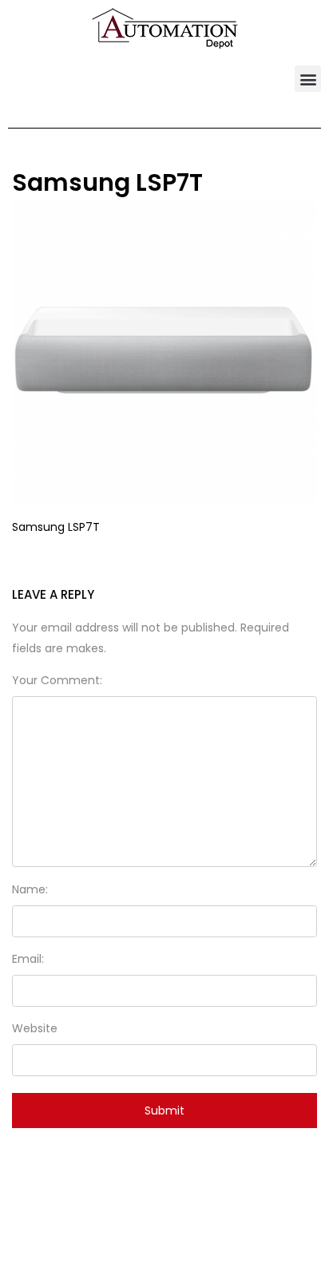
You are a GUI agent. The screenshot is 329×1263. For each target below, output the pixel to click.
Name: (30, 889)
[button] (308, 78)
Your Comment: (57, 680)
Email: (28, 959)
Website (34, 1028)
